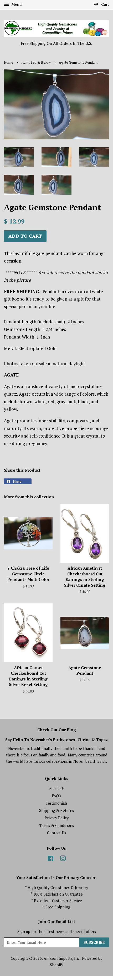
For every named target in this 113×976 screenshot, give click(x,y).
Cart (104, 4)
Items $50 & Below (36, 62)
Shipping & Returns (56, 810)
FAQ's (56, 795)
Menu (16, 4)
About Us (56, 788)
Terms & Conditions (56, 825)
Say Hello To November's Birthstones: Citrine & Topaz (56, 739)
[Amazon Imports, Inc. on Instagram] (63, 859)
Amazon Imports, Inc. (62, 958)
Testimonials (57, 803)
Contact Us (56, 832)
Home (8, 62)
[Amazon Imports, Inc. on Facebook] (51, 859)
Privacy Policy (57, 817)
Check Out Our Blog (56, 729)
